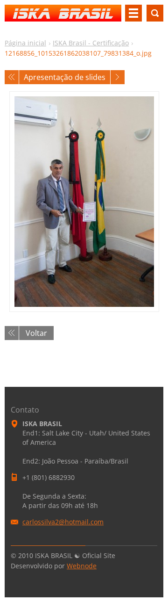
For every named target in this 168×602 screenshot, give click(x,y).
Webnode (82, 565)
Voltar (36, 333)
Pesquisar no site (155, 13)
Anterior (12, 77)
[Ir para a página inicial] (63, 17)
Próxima (118, 77)
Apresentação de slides (64, 77)
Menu (133, 13)
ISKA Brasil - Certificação (91, 42)
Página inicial (25, 42)
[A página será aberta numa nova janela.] (84, 201)
